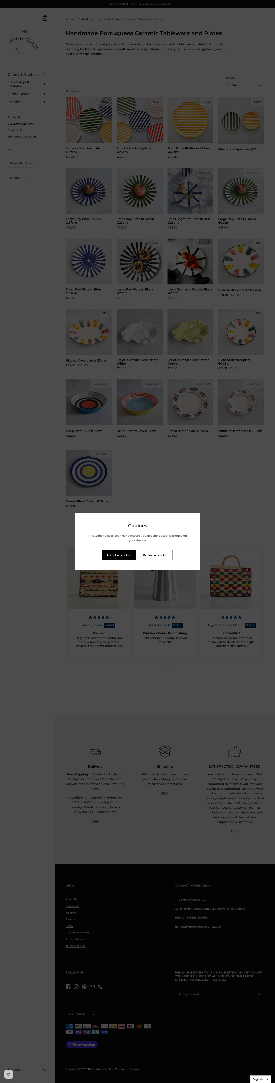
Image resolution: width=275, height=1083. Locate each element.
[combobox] (260, 1079)
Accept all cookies (118, 555)
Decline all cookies (156, 555)
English (257, 1079)
